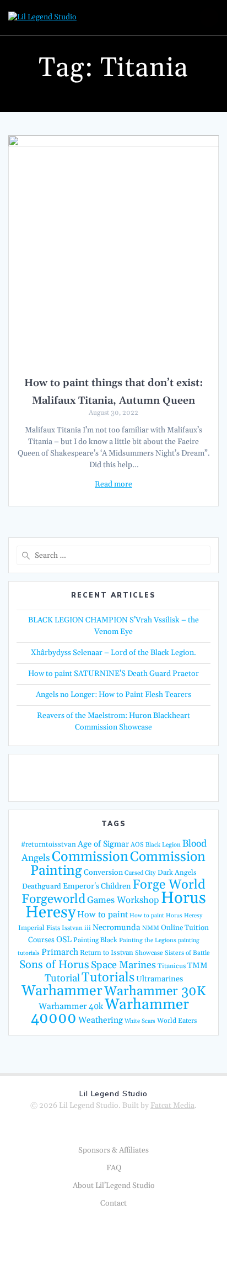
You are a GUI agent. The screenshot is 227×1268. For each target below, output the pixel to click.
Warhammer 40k (71, 1006)
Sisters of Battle (187, 953)
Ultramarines (159, 979)
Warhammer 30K (155, 991)
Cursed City (140, 873)
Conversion (103, 873)
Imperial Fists (39, 927)
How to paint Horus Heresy (165, 916)
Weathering (100, 1020)
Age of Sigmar (103, 844)
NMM (150, 928)
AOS (137, 845)
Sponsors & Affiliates (113, 1150)
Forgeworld (53, 899)
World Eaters (177, 1020)
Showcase (149, 953)
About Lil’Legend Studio (114, 1186)
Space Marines (123, 965)
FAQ (113, 1168)
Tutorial (62, 978)
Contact (113, 1203)
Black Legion (163, 845)
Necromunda (116, 927)
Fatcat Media (172, 1106)
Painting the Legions (147, 940)
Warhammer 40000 (110, 1011)
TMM (197, 965)
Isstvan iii (76, 928)
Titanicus (172, 965)
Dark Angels (177, 872)
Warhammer (61, 991)
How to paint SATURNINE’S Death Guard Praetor (113, 674)
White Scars (140, 1021)
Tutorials (108, 977)
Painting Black (95, 940)
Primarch (59, 952)
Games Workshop (123, 900)
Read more (113, 484)
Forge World (169, 884)
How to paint (102, 914)
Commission (90, 857)
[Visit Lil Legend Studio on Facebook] (111, 777)
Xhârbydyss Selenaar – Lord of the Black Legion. (113, 653)
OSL (64, 939)
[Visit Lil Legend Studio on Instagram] (137, 777)
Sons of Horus (54, 965)
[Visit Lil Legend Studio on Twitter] (84, 777)
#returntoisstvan (48, 844)
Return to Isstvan (106, 952)
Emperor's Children (97, 886)
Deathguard (41, 886)
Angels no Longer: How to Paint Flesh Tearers (113, 695)
